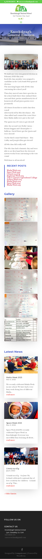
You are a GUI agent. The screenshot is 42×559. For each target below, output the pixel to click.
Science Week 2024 (14, 179)
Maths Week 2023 (14, 185)
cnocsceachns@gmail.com (15, 537)
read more (10, 395)
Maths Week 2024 (14, 181)
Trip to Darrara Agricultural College (22, 177)
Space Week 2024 (13, 183)
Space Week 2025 (13, 172)
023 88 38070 (10, 1)
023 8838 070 (10, 535)
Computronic (20, 553)
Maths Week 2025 (14, 170)
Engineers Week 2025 (15, 176)
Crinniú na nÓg (13, 174)
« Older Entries (10, 494)
